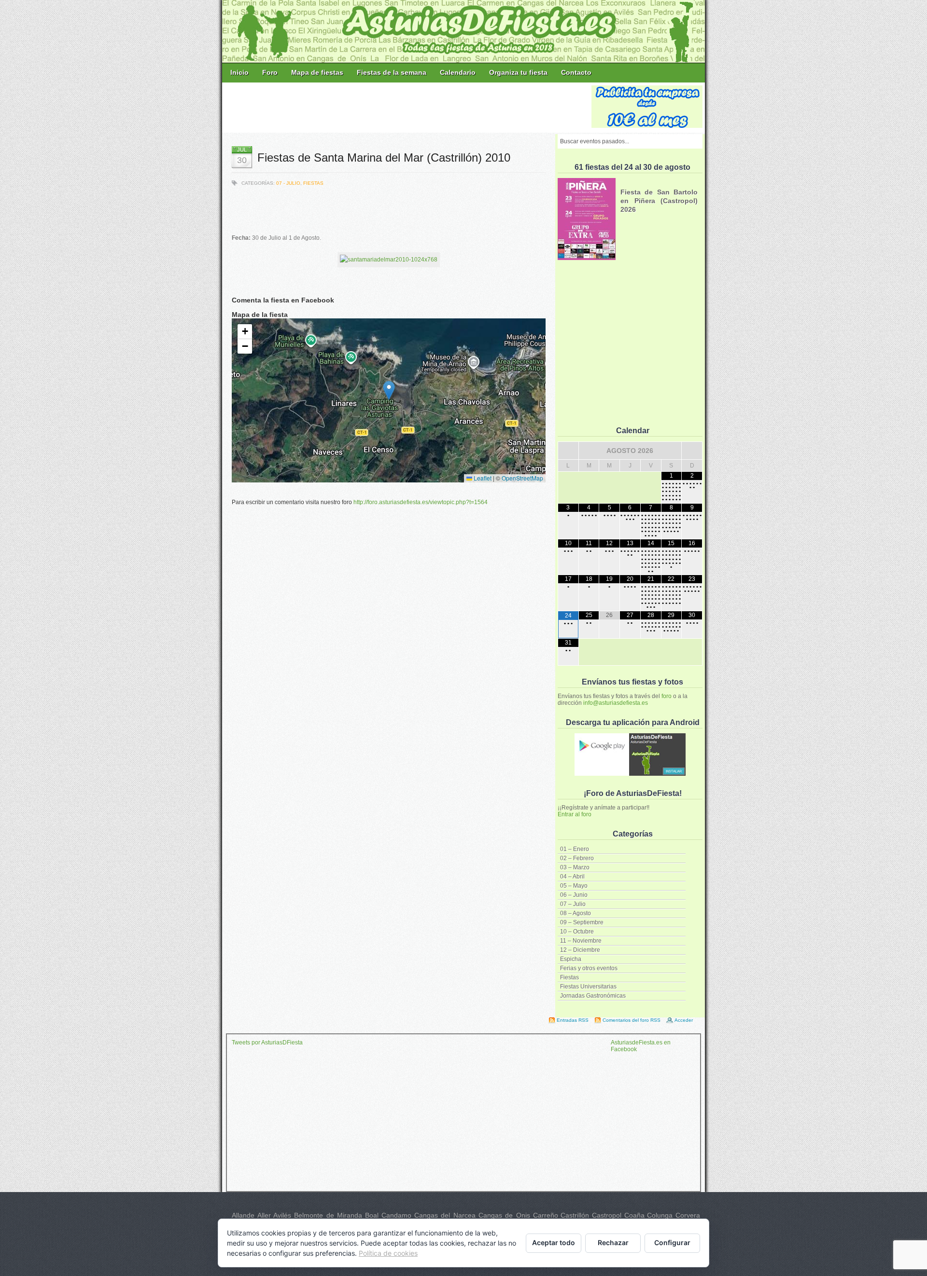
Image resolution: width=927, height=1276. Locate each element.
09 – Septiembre (582, 922)
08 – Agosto (575, 913)
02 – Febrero (577, 858)
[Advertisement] (407, 107)
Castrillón (575, 1215)
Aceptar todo (553, 1242)
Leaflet (482, 478)
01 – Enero (574, 849)
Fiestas (569, 977)
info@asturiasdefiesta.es (615, 703)
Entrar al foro (574, 814)
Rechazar (613, 1242)
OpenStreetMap (522, 478)
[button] (389, 390)
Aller (264, 1215)
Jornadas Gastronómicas (593, 995)
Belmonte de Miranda (328, 1215)
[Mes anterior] (568, 450)
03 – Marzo (575, 867)
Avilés (282, 1215)
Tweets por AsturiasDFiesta (267, 1042)
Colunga (660, 1215)
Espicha (570, 959)
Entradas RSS (573, 1020)
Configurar (672, 1242)
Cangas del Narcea (445, 1215)
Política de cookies (388, 1253)
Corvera (687, 1215)
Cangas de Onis (504, 1215)
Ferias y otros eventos (589, 968)
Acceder (683, 1020)
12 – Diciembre (580, 950)
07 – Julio (573, 904)
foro (666, 696)
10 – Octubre (577, 931)
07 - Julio (288, 183)
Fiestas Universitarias (588, 986)
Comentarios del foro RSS (631, 1020)
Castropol (606, 1215)
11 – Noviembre (581, 940)
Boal (372, 1215)
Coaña (634, 1215)
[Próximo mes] (692, 450)
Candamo (396, 1215)
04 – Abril (572, 876)
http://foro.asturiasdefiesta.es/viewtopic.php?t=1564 (420, 502)
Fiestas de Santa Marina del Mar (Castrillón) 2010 (383, 157)
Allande (243, 1215)
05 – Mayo (574, 885)
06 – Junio (574, 895)
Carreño (545, 1215)
